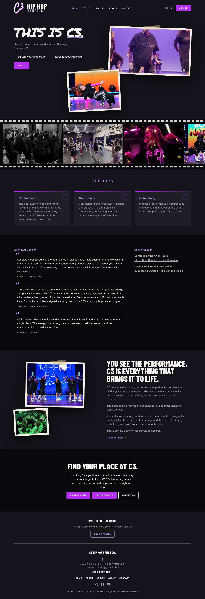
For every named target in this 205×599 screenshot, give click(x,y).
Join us (183, 8)
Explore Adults (104, 495)
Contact (127, 8)
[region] (102, 144)
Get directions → (102, 572)
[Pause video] (184, 70)
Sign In (168, 8)
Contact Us (128, 495)
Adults (100, 8)
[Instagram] (96, 585)
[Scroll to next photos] (199, 144)
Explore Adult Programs (69, 57)
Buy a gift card (102, 534)
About (113, 8)
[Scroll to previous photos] (6, 144)
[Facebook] (102, 585)
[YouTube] (108, 585)
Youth (87, 8)
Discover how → (116, 437)
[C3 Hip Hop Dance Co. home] (30, 8)
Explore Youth (78, 495)
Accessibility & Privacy (128, 591)
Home (75, 8)
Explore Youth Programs (32, 57)
